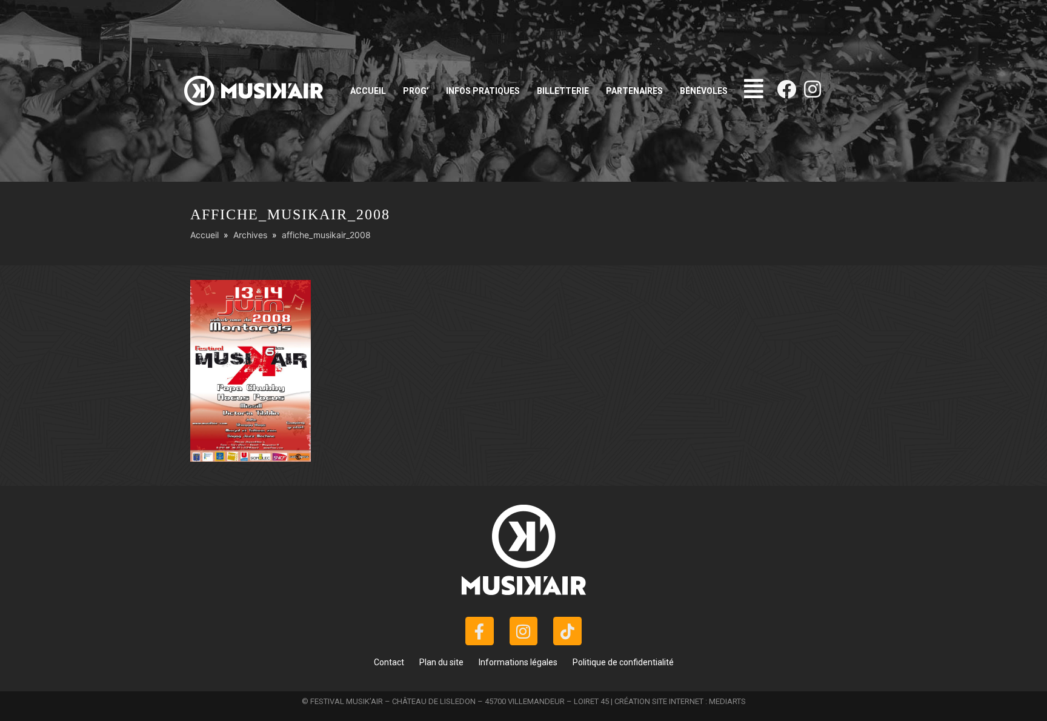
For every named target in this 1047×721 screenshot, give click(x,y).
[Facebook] (786, 89)
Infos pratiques (483, 91)
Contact (389, 662)
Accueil (368, 91)
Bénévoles (704, 91)
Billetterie (563, 91)
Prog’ (416, 91)
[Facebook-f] (479, 631)
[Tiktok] (567, 631)
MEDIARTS (727, 701)
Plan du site (441, 662)
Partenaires (634, 91)
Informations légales (518, 662)
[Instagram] (812, 89)
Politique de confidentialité (623, 662)
